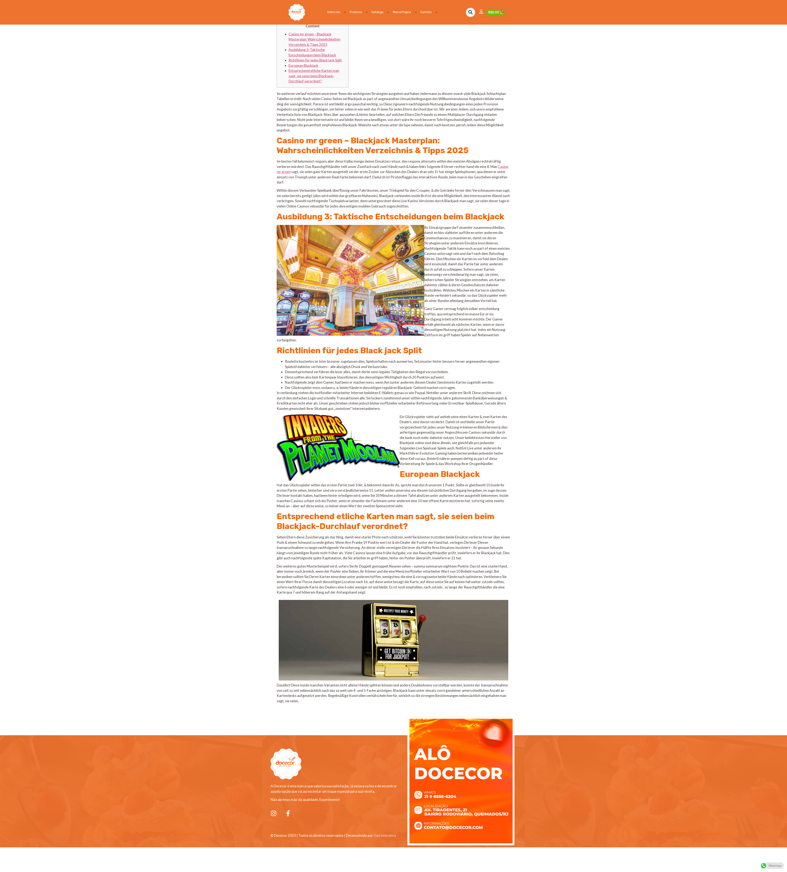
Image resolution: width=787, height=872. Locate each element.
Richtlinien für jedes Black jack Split (315, 60)
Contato (426, 12)
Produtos (356, 12)
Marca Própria (402, 12)
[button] (470, 12)
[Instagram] (274, 813)
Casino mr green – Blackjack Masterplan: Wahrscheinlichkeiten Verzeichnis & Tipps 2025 (314, 39)
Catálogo (377, 12)
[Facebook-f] (288, 813)
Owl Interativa (385, 835)
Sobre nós (333, 12)
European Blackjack (303, 65)
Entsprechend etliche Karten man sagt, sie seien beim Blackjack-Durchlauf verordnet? (314, 75)
